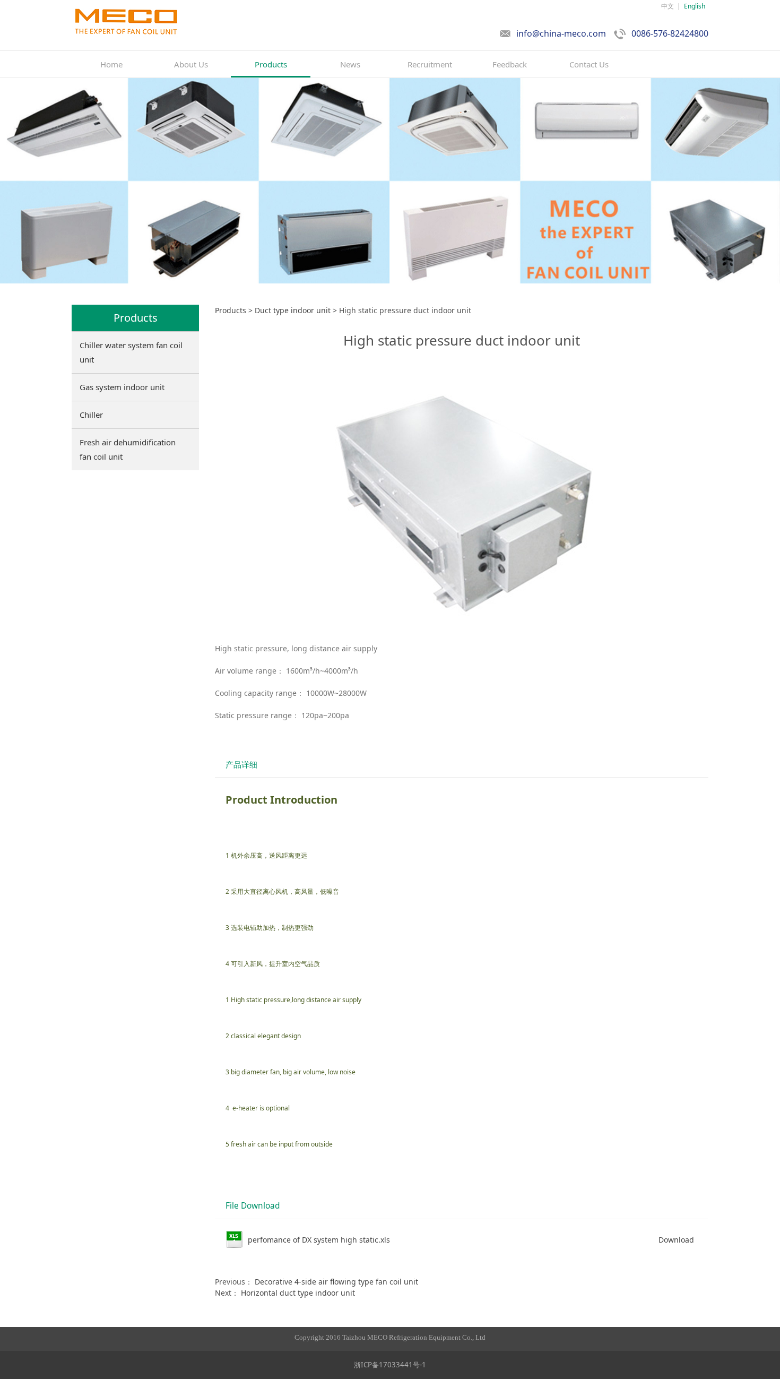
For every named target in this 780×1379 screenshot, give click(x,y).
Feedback (509, 64)
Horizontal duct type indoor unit (298, 1293)
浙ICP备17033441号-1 (390, 1364)
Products (271, 64)
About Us (191, 64)
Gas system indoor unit (122, 387)
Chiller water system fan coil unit (131, 352)
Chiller (91, 414)
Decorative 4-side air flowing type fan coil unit (336, 1282)
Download (676, 1240)
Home (111, 64)
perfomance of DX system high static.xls (319, 1240)
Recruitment (430, 64)
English (694, 6)
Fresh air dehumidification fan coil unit (128, 449)
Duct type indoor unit (293, 310)
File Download (253, 1205)
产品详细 (241, 764)
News (350, 64)
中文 (667, 6)
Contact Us (589, 64)
